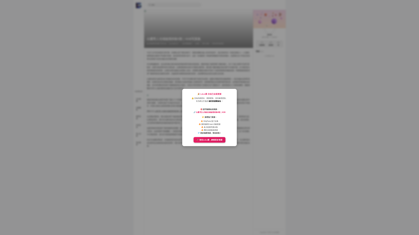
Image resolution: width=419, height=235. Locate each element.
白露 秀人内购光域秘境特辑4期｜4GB (211, 112)
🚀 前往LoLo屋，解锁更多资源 (209, 140)
